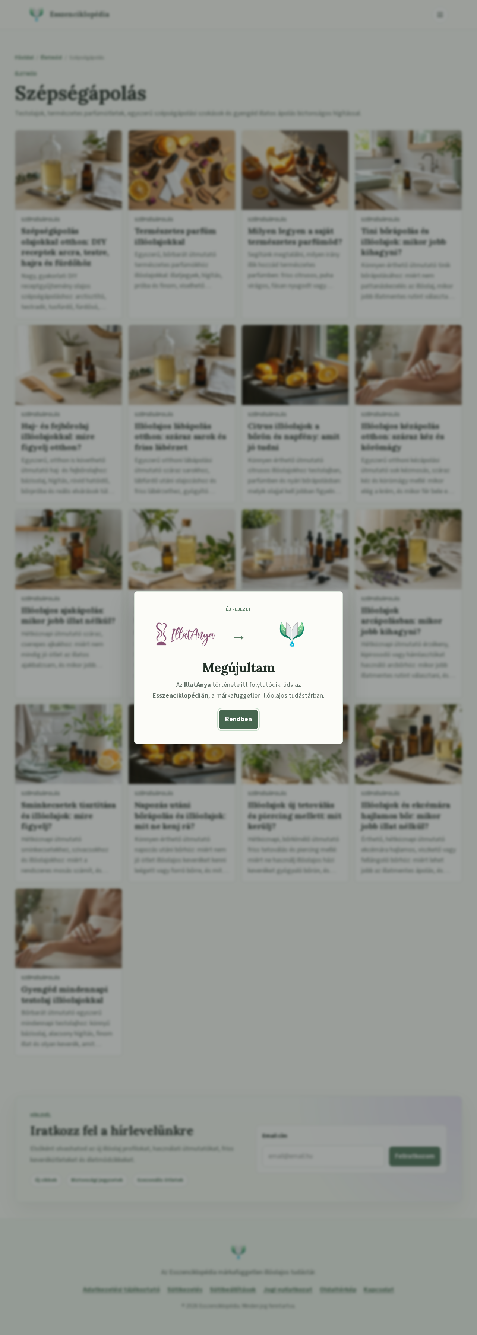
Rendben (238, 719)
